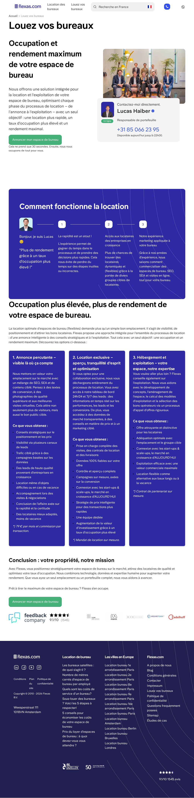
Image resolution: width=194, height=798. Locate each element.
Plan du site (31, 684)
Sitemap (152, 715)
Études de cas (157, 720)
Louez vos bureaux (160, 691)
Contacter (154, 680)
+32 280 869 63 (167, 7)
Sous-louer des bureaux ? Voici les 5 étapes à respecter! (78, 703)
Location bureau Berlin (120, 728)
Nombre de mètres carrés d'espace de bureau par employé (76, 679)
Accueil (13, 15)
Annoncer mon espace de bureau (35, 139)
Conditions (20, 679)
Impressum (154, 685)
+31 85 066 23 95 (138, 129)
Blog (150, 670)
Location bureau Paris (120, 713)
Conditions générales (161, 675)
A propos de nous (159, 665)
